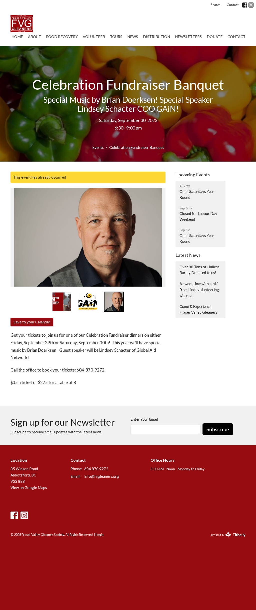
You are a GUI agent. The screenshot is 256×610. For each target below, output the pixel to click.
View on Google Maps (28, 487)
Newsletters (188, 36)
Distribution (156, 36)
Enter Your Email (144, 419)
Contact (232, 5)
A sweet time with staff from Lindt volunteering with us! (199, 289)
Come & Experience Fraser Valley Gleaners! (199, 309)
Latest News (188, 255)
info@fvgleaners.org (101, 476)
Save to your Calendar (32, 322)
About (34, 36)
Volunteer (94, 36)
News (132, 36)
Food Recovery (62, 36)
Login (100, 535)
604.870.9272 (96, 468)
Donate (214, 36)
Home (17, 36)
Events (98, 147)
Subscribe (217, 429)
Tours (116, 36)
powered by (225, 539)
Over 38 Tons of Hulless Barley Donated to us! (200, 270)
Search (215, 5)
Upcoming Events (193, 174)
